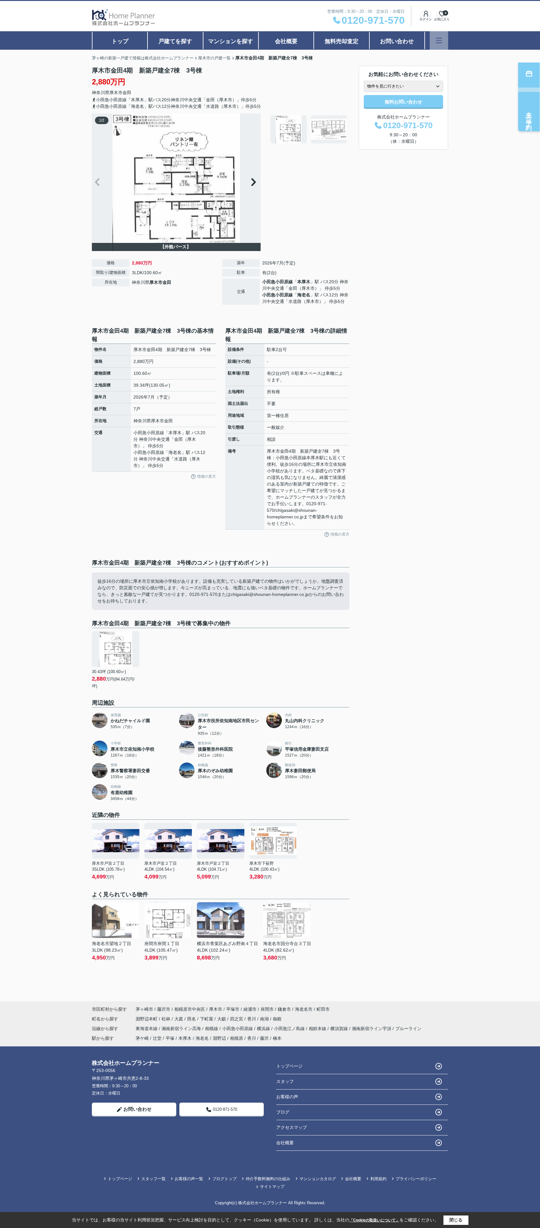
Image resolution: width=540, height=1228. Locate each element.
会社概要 (286, 41)
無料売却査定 (341, 41)
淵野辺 (219, 1038)
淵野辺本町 (147, 1018)
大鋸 (222, 1018)
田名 (192, 1018)
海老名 (303, 294)
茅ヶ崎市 (144, 1009)
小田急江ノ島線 (290, 1028)
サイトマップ (272, 1186)
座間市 (267, 1009)
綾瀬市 (250, 1009)
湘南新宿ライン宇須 (372, 1028)
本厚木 (303, 281)
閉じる (455, 1219)
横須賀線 (339, 1028)
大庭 (179, 1018)
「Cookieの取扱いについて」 (374, 1220)
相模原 (236, 1038)
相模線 (212, 1028)
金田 (126, 92)
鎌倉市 (284, 1009)
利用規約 (378, 1178)
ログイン (425, 19)
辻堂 (157, 1038)
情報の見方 (206, 476)
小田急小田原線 (277, 281)
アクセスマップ (291, 1127)
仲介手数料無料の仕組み (268, 1178)
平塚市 (232, 1009)
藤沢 (264, 1038)
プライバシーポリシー (416, 1178)
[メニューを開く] (439, 40)
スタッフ (285, 1081)
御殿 (277, 1018)
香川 (252, 1018)
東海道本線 (147, 1028)
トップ (120, 41)
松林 (167, 1018)
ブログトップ (224, 1178)
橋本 (277, 1038)
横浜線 (264, 1028)
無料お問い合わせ (403, 101)
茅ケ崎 (142, 1038)
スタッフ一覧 (153, 1178)
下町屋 (207, 1018)
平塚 (170, 1038)
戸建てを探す (175, 41)
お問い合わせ (397, 41)
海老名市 (303, 1009)
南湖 (265, 1018)
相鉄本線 (318, 1028)
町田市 (323, 1009)
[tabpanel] (308, 129)
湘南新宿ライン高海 (182, 1028)
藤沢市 (163, 1009)
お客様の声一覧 (189, 1178)
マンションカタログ (317, 1178)
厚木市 (115, 92)
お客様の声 (287, 1096)
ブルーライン (408, 1028)
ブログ (282, 1112)
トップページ (289, 1066)
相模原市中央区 (189, 1009)
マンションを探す (230, 41)
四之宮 (237, 1018)
